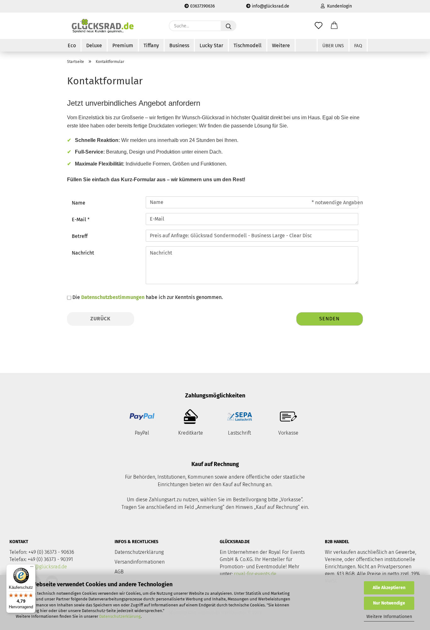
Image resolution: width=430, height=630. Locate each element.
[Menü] (32, 568)
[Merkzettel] (318, 26)
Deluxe (94, 45)
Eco (72, 45)
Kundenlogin (338, 6)
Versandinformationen (140, 562)
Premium (122, 45)
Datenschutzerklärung (120, 616)
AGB (119, 572)
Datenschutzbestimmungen (112, 297)
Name (78, 203)
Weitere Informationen (389, 616)
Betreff (80, 236)
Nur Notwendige (389, 603)
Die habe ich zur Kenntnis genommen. (147, 297)
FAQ (358, 45)
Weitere (281, 45)
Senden (329, 319)
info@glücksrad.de (270, 6)
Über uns (333, 45)
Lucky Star (211, 45)
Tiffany (151, 45)
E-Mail (80, 219)
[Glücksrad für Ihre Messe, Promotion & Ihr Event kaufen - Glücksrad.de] (103, 26)
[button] (334, 26)
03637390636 (202, 6)
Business (179, 45)
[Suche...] (228, 25)
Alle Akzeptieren (389, 587)
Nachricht (83, 253)
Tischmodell (248, 45)
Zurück (100, 319)
